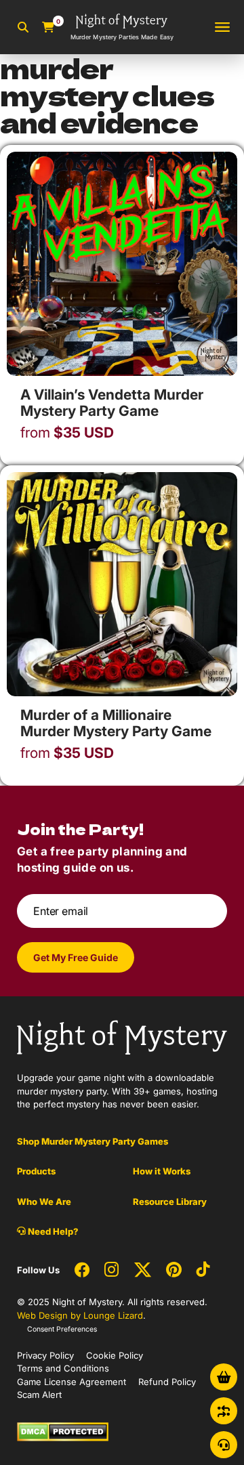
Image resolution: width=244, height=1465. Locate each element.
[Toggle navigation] (222, 27)
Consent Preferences (62, 1329)
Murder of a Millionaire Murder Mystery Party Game (115, 723)
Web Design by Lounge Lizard (80, 1315)
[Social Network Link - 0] (82, 1270)
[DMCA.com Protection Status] (62, 1430)
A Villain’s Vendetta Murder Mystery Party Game (111, 402)
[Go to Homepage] (122, 1036)
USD (67, 433)
